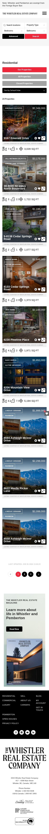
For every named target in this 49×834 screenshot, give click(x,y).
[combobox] (36, 25)
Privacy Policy (10, 723)
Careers (25, 705)
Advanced (13, 36)
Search (35, 36)
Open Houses (9, 719)
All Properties (24, 76)
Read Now (14, 629)
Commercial (9, 700)
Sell (23, 696)
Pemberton (8, 715)
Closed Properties (24, 83)
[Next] (38, 574)
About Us (26, 700)
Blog (39, 696)
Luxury (6, 705)
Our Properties (24, 70)
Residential (8, 696)
